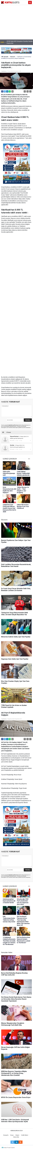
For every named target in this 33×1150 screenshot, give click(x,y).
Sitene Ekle (16, 1137)
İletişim (17, 1135)
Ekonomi (12, 56)
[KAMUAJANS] (10, 2)
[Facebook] (2, 91)
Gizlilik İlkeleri (24, 1135)
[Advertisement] (16, 22)
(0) (17, 440)
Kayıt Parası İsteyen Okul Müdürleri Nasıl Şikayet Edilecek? (18, 42)
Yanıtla (12, 440)
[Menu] (30, 2)
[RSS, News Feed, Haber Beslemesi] (21, 1142)
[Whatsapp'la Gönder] (10, 91)
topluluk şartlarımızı (13, 425)
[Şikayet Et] (30, 440)
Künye (12, 1135)
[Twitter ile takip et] (12, 1142)
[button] (25, 91)
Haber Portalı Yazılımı (9, 1147)
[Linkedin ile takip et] (16, 1142)
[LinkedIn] (7, 91)
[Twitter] (5, 91)
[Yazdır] (12, 91)
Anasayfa (5, 56)
